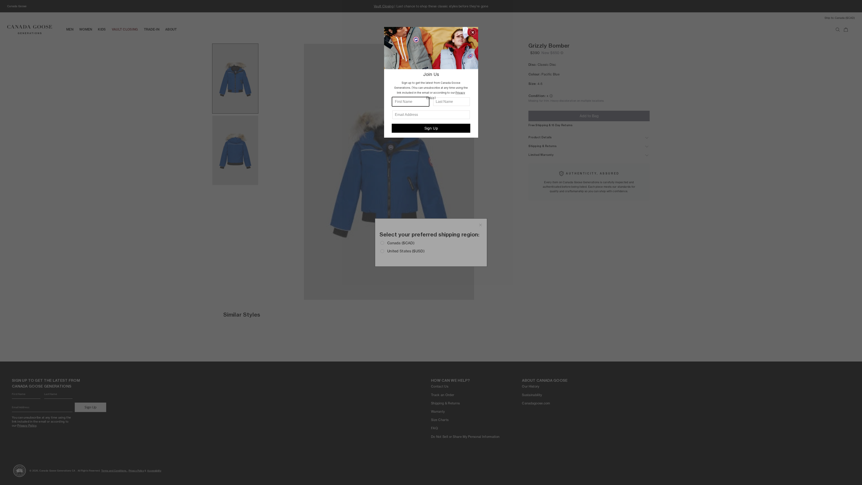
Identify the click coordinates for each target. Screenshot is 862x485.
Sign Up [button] (431, 128)
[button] (472, 32)
